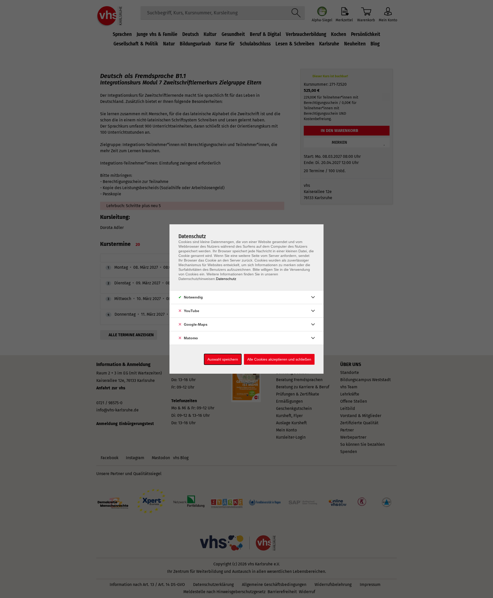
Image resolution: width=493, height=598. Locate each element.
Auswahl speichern (222, 359)
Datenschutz (226, 279)
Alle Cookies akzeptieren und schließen (279, 359)
